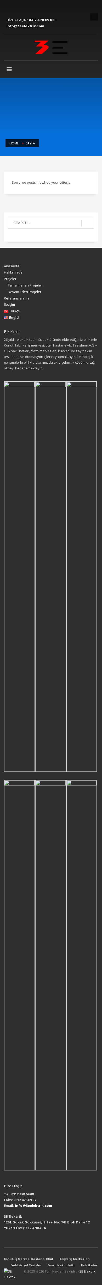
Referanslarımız (16, 298)
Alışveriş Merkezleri (75, 1259)
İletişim (9, 304)
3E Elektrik (87, 1271)
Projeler (10, 278)
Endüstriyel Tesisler (25, 1265)
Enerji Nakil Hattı (61, 1265)
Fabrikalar (89, 1265)
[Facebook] (8, 8)
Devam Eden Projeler (24, 291)
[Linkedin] (16, 8)
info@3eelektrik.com (33, 1205)
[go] (87, 223)
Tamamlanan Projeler (25, 285)
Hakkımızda (13, 272)
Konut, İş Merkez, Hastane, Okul (28, 1259)
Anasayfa (11, 266)
